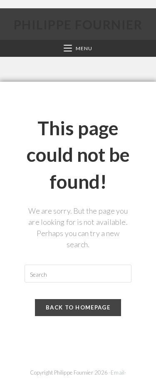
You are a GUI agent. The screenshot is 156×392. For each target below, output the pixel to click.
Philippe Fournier (78, 24)
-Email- (117, 372)
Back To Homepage (78, 307)
